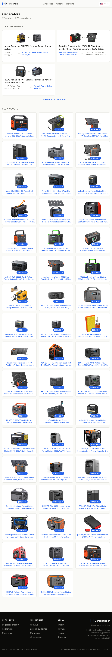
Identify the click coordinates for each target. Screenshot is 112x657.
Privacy (61, 629)
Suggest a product (10, 625)
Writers (59, 4)
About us (34, 625)
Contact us (7, 633)
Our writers (35, 633)
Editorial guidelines (38, 629)
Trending (70, 4)
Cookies (62, 637)
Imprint (61, 625)
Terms (61, 633)
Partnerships (7, 629)
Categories (48, 4)
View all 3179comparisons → (56, 99)
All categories (36, 637)
